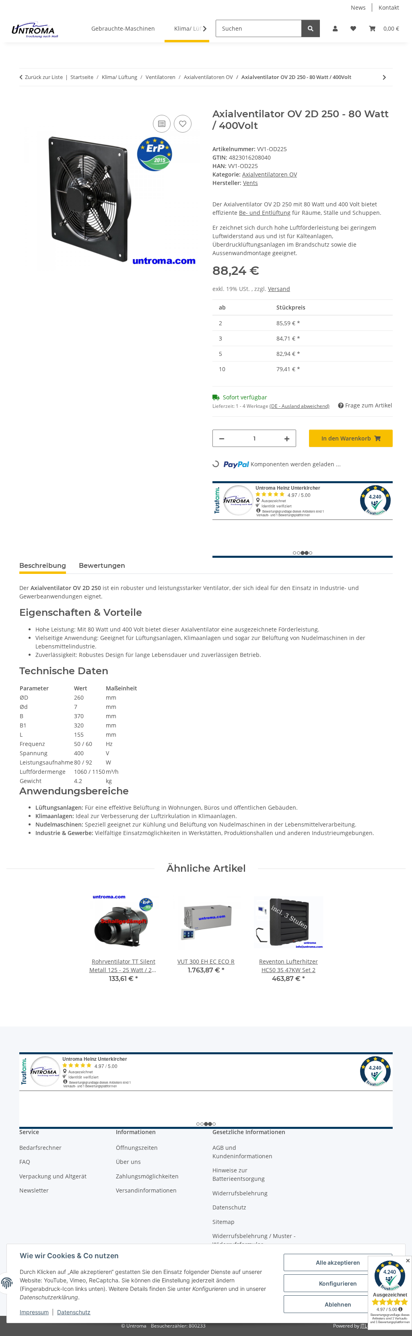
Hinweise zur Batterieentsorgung (238, 1174)
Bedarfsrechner (40, 1147)
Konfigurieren (338, 1283)
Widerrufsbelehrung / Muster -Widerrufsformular (254, 1240)
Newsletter (34, 1190)
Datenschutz (74, 1312)
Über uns (128, 1162)
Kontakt (389, 7)
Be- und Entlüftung (264, 212)
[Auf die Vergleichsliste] (162, 124)
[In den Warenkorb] (25, 104)
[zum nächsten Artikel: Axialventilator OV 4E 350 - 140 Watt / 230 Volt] (384, 77)
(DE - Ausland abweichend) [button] (300, 406)
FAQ (24, 1162)
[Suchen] (310, 28)
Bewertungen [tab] (102, 565)
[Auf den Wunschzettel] (183, 124)
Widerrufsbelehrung (240, 1193)
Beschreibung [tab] (42, 565)
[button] (335, 28)
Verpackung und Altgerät (53, 1176)
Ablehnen (338, 1304)
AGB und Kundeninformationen (242, 1152)
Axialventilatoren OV (269, 174)
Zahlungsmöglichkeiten (147, 1176)
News (358, 7)
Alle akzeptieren (338, 1262)
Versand (279, 289)
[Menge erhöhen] (287, 438)
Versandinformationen (146, 1190)
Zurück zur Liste (44, 77)
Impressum (34, 1312)
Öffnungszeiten (137, 1147)
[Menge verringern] (222, 438)
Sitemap (223, 1222)
